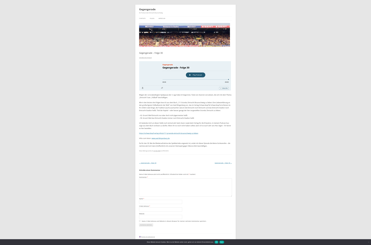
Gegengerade (147, 9)
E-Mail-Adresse (144, 206)
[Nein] (369, 242)
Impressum (162, 18)
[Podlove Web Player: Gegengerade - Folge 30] (185, 76)
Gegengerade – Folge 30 (147, 163)
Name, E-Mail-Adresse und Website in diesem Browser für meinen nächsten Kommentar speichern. (174, 221)
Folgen (152, 18)
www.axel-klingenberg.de (161, 138)
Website (141, 214)
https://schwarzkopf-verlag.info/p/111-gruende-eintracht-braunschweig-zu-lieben (168, 133)
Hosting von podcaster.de (148, 237)
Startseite (142, 18)
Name (141, 199)
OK (216, 242)
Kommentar (143, 177)
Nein (221, 242)
